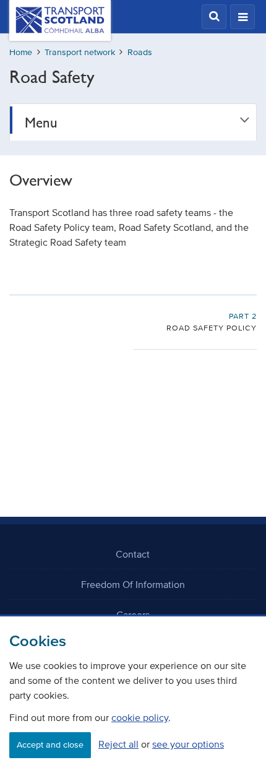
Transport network (80, 52)
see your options (188, 743)
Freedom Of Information (133, 584)
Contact (133, 553)
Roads (139, 52)
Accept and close (50, 744)
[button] (214, 16)
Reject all (118, 743)
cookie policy (139, 717)
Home (20, 52)
